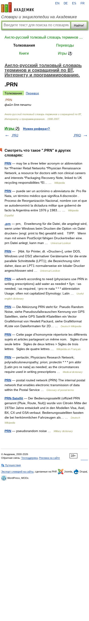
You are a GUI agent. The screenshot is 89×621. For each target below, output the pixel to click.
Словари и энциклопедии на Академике (39, 17)
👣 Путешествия (11, 465)
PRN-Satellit (14, 398)
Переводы (65, 45)
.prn (8, 224)
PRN (8, 163)
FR (82, 3)
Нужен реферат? (36, 128)
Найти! (79, 25)
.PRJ (14, 135)
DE (66, 3)
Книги (24, 53)
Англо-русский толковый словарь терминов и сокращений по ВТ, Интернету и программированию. (44, 37)
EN (57, 3)
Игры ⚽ (65, 53)
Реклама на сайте (49, 457)
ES (74, 3)
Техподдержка (29, 457)
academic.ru (17, 7)
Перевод (32, 93)
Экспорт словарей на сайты (17, 471)
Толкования (24, 45)
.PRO (77, 135)
